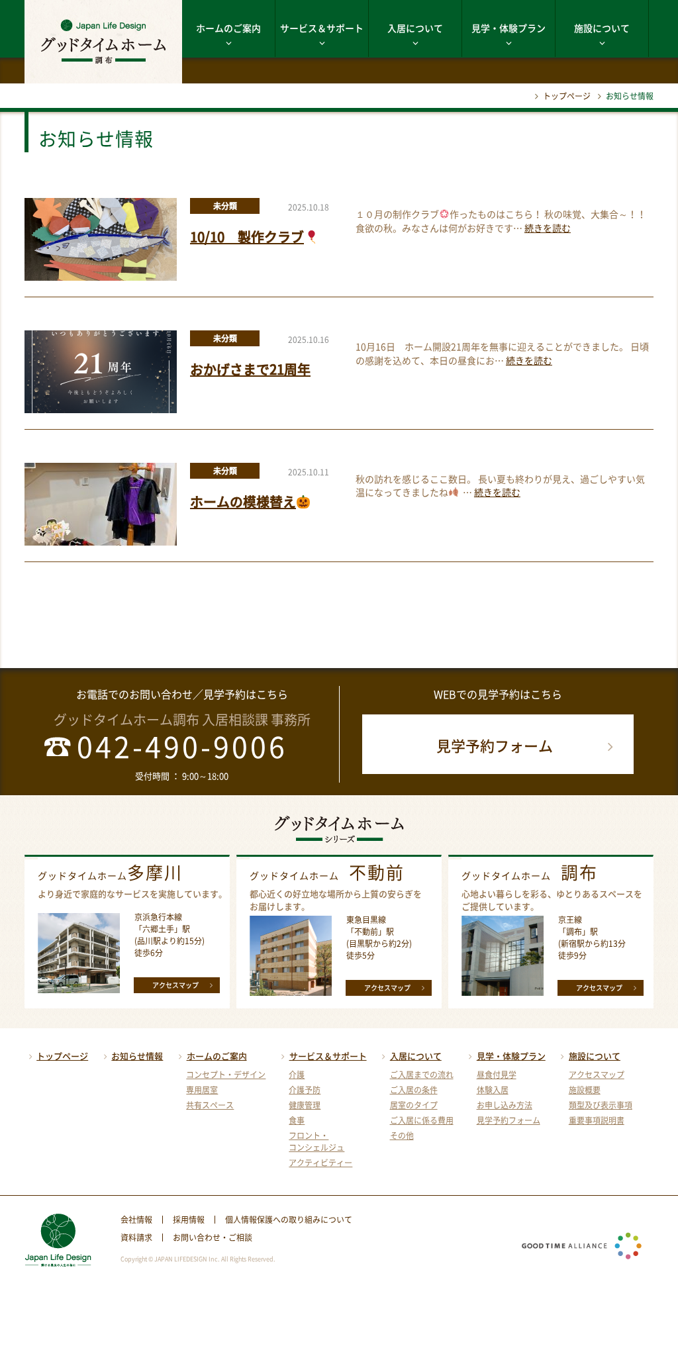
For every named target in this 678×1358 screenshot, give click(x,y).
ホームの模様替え (243, 501)
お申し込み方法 (504, 1105)
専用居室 (202, 1090)
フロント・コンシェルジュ (316, 1141)
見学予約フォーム (494, 745)
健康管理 (304, 1105)
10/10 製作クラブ (247, 236)
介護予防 (304, 1090)
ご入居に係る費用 (422, 1120)
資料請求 (136, 1237)
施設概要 (585, 1090)
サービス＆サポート (321, 27)
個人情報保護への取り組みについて (288, 1220)
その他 (402, 1135)
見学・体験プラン (508, 27)
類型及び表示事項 (600, 1105)
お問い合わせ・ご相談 (212, 1237)
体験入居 (492, 1090)
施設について (602, 27)
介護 (297, 1075)
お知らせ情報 (137, 1055)
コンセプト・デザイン (226, 1075)
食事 (297, 1120)
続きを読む (547, 227)
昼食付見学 (496, 1075)
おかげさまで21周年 (250, 369)
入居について (415, 27)
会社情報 (136, 1220)
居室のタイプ (414, 1105)
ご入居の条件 (414, 1090)
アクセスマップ (175, 985)
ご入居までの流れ (422, 1075)
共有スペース (210, 1105)
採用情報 (189, 1220)
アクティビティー (320, 1163)
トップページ (567, 96)
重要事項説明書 (596, 1120)
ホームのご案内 (228, 27)
